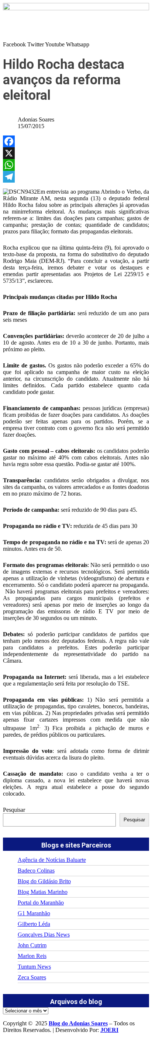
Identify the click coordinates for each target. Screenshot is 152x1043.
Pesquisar (14, 810)
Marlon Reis (32, 956)
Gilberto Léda (34, 924)
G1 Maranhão (34, 913)
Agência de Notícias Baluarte (52, 860)
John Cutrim (32, 945)
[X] (76, 153)
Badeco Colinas (36, 870)
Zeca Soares (32, 977)
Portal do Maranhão (41, 902)
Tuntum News (34, 966)
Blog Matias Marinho (43, 892)
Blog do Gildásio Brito (44, 881)
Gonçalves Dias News (44, 934)
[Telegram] (76, 177)
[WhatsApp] (76, 165)
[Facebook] (76, 141)
